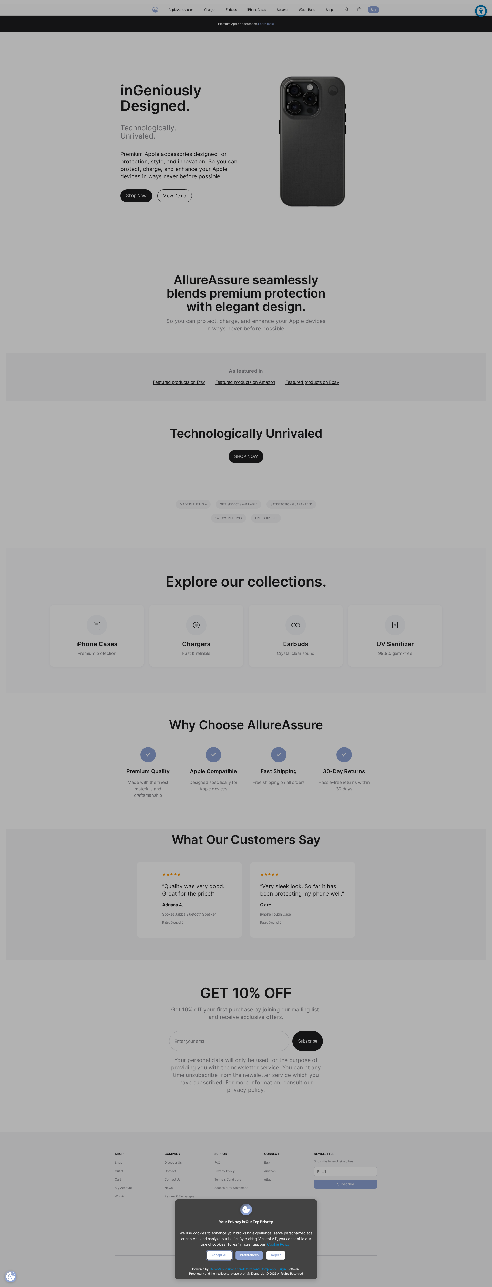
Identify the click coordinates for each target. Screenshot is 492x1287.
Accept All (219, 1255)
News (169, 1188)
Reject (276, 1255)
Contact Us (172, 1179)
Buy (373, 10)
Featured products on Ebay (312, 382)
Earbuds (231, 10)
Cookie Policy (278, 1244)
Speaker (282, 10)
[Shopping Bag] (359, 9)
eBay (268, 1179)
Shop (329, 10)
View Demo (174, 195)
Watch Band (307, 10)
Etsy (267, 1162)
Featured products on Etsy (179, 382)
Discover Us (173, 1162)
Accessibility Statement (231, 1188)
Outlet (119, 1171)
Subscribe (307, 1041)
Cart (118, 1179)
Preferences (249, 1255)
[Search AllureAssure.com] (347, 9)
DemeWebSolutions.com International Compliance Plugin (248, 1269)
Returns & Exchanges (179, 1196)
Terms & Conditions (228, 1179)
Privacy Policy (224, 1171)
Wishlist (120, 1196)
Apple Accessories (181, 10)
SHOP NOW (246, 456)
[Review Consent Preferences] (10, 1276)
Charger (209, 10)
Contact (170, 1171)
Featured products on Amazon (245, 382)
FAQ (217, 1162)
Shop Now (136, 195)
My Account (123, 1188)
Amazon (270, 1171)
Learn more (266, 24)
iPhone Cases (256, 10)
